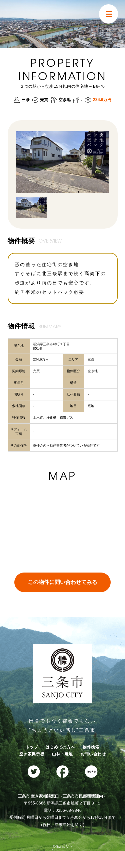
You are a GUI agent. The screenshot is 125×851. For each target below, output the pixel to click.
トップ (32, 747)
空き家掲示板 (32, 754)
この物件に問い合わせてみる (62, 582)
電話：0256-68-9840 (63, 810)
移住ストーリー (26, 96)
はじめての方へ (60, 747)
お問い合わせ (93, 754)
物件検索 (91, 747)
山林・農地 (62, 754)
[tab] (31, 207)
